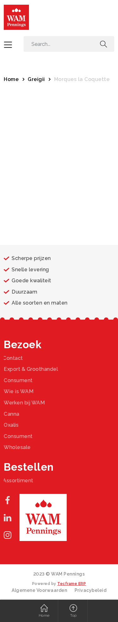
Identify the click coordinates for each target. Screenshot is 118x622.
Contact (13, 358)
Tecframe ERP (71, 583)
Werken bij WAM (24, 403)
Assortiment (18, 481)
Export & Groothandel (31, 369)
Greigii (36, 79)
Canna (12, 414)
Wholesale (17, 447)
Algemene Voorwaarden (39, 590)
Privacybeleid (91, 590)
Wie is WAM (18, 391)
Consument (18, 380)
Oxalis (11, 425)
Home (11, 79)
